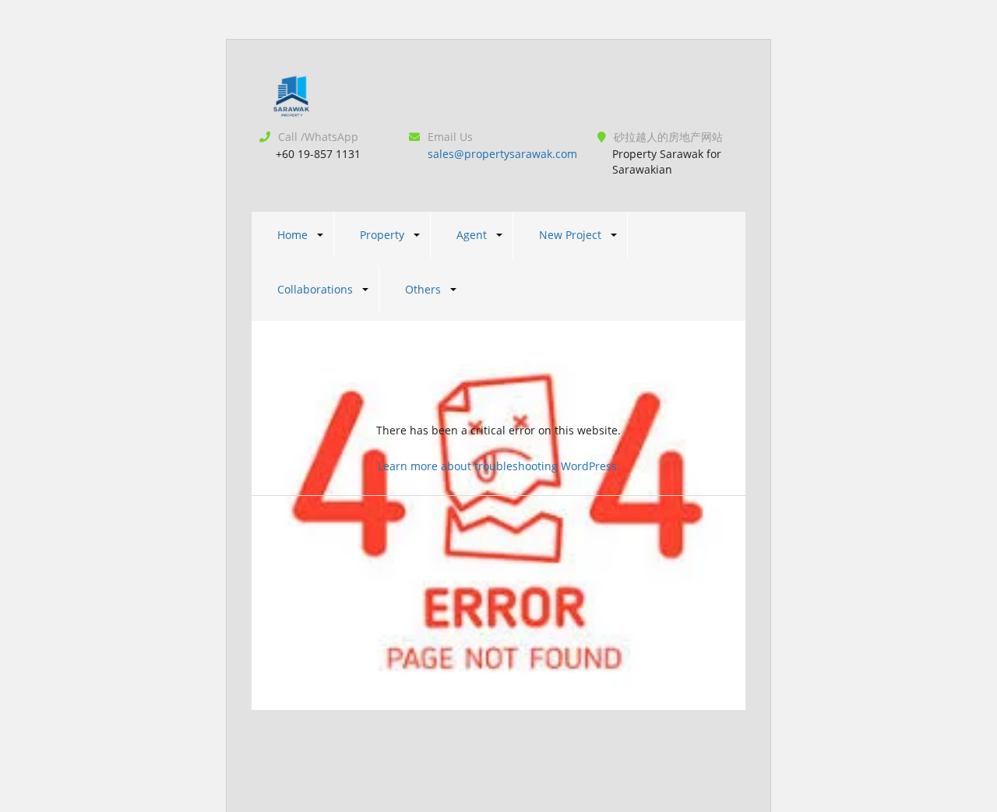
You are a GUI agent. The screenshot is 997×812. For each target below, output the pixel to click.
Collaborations (315, 289)
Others (423, 289)
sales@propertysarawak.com (502, 153)
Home (292, 234)
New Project (570, 234)
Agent (471, 234)
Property (382, 234)
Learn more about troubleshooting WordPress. (499, 466)
